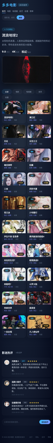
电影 (9, 11)
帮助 (49, 437)
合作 (43, 437)
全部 (7, 92)
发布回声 (45, 422)
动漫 (26, 11)
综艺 (21, 11)
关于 (31, 437)
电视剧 (15, 11)
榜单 (31, 11)
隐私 (37, 437)
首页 (4, 11)
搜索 (20, 17)
